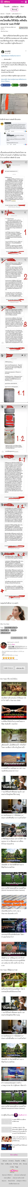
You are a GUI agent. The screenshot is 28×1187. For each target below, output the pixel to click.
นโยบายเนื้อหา (7, 1178)
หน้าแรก (2, 13)
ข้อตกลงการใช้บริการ (7, 1175)
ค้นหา (22, 6)
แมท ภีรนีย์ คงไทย (10, 627)
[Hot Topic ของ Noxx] (3, 648)
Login (8, 668)
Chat (2, 1163)
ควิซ (20, 1163)
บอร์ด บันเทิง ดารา (16, 13)
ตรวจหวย (11, 1160)
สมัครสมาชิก (20, 668)
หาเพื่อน (23, 1160)
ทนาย (12, 630)
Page (16, 1167)
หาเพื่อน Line (8, 1163)
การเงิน (12, 1167)
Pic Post (15, 1163)
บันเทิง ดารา (22, 1115)
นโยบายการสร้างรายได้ (18, 1178)
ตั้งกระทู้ (14, 9)
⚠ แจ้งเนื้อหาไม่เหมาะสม (16, 637)
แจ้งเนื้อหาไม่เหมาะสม (14, 1183)
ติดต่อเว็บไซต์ (11, 1180)
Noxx (7, 31)
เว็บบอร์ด (6, 6)
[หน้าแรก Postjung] (7, 1)
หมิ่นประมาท (5, 633)
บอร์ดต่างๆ (15, 6)
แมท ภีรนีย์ (4, 630)
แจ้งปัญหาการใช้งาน (21, 1180)
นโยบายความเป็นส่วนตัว (20, 1175)
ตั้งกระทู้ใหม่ (14, 1155)
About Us (4, 1180)
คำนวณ (25, 1163)
